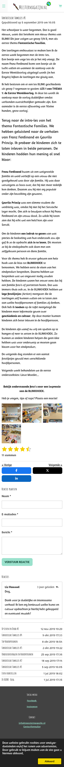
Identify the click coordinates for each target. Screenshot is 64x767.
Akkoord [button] (49, 761)
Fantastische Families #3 (12, 648)
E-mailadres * (10, 514)
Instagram (32, 706)
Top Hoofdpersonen (10, 641)
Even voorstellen (9, 673)
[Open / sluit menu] (4, 6)
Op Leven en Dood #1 (10, 629)
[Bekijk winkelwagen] (60, 6)
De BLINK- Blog (8, 679)
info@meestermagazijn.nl (32, 723)
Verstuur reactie (17, 562)
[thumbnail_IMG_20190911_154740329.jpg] (52, 413)
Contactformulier (32, 726)
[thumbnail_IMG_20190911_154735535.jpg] (32, 413)
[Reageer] (57, 587)
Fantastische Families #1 (12, 667)
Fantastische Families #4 (12, 635)
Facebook (32, 700)
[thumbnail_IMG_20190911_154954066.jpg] (11, 433)
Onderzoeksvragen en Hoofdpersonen (17, 654)
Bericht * (7, 532)
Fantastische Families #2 (12, 660)
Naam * (6, 496)
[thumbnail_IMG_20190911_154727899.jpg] (11, 413)
